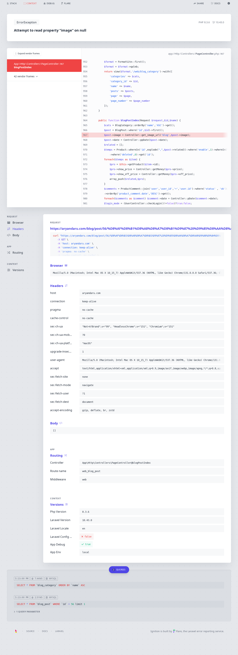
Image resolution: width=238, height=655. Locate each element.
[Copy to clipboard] (220, 236)
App (9, 246)
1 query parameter (28, 611)
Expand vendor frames (29, 53)
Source (30, 631)
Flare (179, 631)
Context (12, 264)
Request (12, 216)
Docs (45, 631)
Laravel (59, 631)
